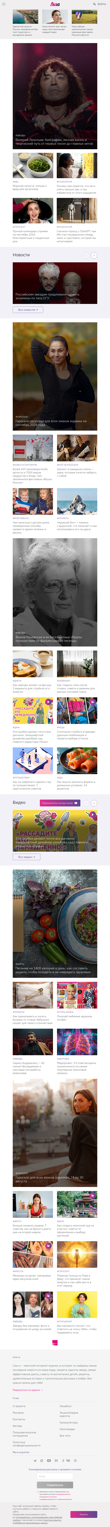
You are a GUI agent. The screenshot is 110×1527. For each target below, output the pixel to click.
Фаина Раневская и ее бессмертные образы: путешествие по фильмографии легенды (49, 639)
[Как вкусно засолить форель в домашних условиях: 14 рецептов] (77, 760)
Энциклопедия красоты (69, 1414)
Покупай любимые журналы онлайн (74, 1017)
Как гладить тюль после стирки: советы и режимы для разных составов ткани (76, 688)
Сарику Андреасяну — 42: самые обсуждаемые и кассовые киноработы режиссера (29, 1068)
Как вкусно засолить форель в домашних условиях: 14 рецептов (76, 785)
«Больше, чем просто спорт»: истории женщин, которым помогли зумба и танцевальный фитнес (55, 30)
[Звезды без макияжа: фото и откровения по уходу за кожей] (33, 1304)
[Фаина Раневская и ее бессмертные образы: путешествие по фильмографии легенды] (55, 592)
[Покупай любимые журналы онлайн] (77, 995)
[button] (94, 255)
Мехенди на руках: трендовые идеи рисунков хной (32, 1277)
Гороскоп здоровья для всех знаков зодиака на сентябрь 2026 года (51, 423)
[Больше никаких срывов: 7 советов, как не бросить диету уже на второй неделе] (33, 1204)
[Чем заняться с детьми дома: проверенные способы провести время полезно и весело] (33, 501)
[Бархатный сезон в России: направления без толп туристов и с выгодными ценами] (84, 17)
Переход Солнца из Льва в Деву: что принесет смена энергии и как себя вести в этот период (74, 1280)
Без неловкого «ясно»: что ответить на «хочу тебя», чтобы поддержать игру (77, 1329)
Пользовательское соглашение (24, 1434)
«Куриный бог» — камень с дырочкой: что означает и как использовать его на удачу (77, 526)
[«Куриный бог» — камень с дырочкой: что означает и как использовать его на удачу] (77, 501)
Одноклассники (63, 1460)
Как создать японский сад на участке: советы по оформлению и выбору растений (75, 1230)
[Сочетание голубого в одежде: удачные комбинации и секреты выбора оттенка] (77, 710)
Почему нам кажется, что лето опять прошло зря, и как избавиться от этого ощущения (76, 189)
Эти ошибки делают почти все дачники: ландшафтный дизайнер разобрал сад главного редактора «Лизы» (32, 737)
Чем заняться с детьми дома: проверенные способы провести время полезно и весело (31, 527)
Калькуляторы (69, 1422)
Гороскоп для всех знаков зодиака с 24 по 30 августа (49, 1179)
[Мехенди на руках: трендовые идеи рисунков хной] (33, 1254)
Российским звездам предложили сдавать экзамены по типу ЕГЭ (47, 296)
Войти (102, 4)
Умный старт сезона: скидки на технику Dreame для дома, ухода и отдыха (25, 30)
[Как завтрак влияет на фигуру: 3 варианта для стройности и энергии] (33, 664)
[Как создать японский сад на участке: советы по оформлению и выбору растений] (77, 1204)
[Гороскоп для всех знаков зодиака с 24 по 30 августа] (55, 1133)
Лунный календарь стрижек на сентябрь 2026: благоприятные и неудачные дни (31, 236)
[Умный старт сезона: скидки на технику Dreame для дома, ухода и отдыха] (25, 17)
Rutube (56, 1460)
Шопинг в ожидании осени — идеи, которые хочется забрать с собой (76, 472)
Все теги (65, 1435)
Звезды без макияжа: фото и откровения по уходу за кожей (32, 1327)
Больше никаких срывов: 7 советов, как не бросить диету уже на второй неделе (32, 1229)
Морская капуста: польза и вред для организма (30, 187)
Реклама (18, 1412)
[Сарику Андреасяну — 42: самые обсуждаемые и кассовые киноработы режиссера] (33, 1042)
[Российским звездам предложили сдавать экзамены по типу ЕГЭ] (55, 283)
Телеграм (34, 1460)
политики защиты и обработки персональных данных (37, 1521)
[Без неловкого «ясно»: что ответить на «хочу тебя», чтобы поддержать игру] (77, 1304)
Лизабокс (66, 1406)
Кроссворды (67, 1429)
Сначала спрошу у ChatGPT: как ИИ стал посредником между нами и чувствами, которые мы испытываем (76, 236)
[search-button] (94, 4)
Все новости (26, 310)
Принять (84, 1514)
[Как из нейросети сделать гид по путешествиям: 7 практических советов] (33, 760)
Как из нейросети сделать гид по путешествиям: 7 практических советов (32, 785)
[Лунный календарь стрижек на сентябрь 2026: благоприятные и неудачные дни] (33, 210)
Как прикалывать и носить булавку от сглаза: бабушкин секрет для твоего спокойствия (32, 1019)
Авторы (17, 1426)
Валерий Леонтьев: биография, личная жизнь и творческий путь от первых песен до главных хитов (54, 142)
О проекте (19, 1406)
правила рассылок (65, 1499)
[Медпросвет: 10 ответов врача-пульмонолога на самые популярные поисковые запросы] (77, 1042)
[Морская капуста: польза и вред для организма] (33, 165)
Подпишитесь (57, 803)
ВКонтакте (68, 1461)
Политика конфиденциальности (27, 1443)
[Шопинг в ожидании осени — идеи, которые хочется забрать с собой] (77, 448)
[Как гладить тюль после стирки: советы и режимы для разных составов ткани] (77, 664)
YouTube (49, 1460)
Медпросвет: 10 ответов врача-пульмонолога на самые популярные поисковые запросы (77, 1068)
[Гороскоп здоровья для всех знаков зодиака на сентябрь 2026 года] (55, 376)
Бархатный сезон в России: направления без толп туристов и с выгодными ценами (84, 30)
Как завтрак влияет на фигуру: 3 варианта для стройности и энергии (32, 688)
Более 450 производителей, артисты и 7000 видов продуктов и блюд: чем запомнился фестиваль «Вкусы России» (32, 475)
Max (41, 1460)
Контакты (19, 1419)
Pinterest (75, 1460)
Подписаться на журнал (26, 1389)
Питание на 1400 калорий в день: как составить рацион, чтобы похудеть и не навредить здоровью (53, 970)
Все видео (25, 857)
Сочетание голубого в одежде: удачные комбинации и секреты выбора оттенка (76, 735)
